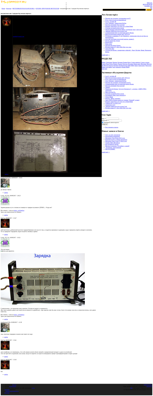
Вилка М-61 (109, 42)
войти (6, 174)
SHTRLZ (149, 386)
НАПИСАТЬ (148, 6)
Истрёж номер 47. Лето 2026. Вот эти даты (118, 47)
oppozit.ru (118, 67)
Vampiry (107, 87)
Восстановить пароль (111, 127)
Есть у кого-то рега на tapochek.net (115, 20)
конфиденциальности (12, 391)
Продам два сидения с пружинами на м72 (118, 18)
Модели (106, 65)
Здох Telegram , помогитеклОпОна (115, 23)
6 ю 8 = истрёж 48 (110, 21)
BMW (128, 67)
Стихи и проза (145, 62)
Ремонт (115, 64)
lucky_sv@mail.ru (19, 210)
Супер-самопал (135, 62)
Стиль (103, 64)
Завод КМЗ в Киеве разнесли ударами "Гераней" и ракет (122, 100)
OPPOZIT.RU (148, 385)
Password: (105, 120)
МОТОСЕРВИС (110, 149)
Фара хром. (108, 44)
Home (3, 8)
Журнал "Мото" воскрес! (112, 98)
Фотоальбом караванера (112, 136)
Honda (124, 67)
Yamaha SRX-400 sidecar (112, 143)
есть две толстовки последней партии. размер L (119, 39)
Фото (129, 62)
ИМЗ (132, 65)
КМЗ (129, 65)
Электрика (109, 62)
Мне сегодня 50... (110, 92)
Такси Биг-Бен (109, 48)
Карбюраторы (123, 65)
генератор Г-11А (110, 105)
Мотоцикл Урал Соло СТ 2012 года (116, 141)
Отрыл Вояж (109, 97)
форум (14, 385)
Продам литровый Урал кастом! (115, 25)
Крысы (111, 65)
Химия (125, 62)
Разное (120, 64)
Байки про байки (107, 67)
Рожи (107, 64)
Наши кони (137, 64)
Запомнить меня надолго (111, 122)
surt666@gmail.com (18, 36)
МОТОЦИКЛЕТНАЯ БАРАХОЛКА (23, 8)
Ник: (104, 118)
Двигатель (148, 65)
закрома (7, 389)
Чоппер (115, 62)
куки (33, 388)
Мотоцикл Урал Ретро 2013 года (115, 138)
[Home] (13, 3)
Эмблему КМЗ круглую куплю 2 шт (116, 31)
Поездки (125, 64)
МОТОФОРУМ (147, 4)
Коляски (116, 65)
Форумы (8, 8)
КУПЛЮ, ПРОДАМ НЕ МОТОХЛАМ (47, 8)
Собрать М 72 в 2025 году (113, 103)
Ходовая (120, 62)
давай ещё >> (106, 55)
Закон (136, 65)
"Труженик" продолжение (113, 147)
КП (151, 7)
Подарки (130, 64)
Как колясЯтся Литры (111, 144)
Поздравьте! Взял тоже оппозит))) (115, 95)
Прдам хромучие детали (112, 40)
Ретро (111, 64)
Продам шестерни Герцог (113, 45)
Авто (113, 67)
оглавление (12, 386)
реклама (7, 393)
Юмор (103, 62)
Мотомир (143, 64)
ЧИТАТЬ (149, 3)
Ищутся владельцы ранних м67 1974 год (117, 34)
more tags (104, 69)
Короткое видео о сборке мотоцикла (116, 139)
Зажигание (141, 65)
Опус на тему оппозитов (112, 135)
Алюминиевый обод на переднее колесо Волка (119, 33)
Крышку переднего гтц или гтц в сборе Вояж (119, 26)
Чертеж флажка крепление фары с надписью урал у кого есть (123, 29)
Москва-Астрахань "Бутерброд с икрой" (117, 146)
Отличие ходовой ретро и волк (114, 28)
